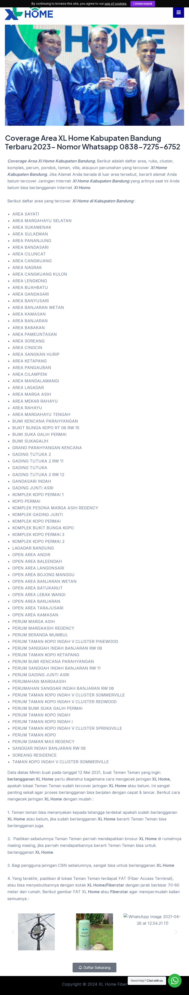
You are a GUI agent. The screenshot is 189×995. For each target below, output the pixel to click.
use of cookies (115, 3)
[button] (13, 932)
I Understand (142, 3)
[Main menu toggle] (178, 12)
